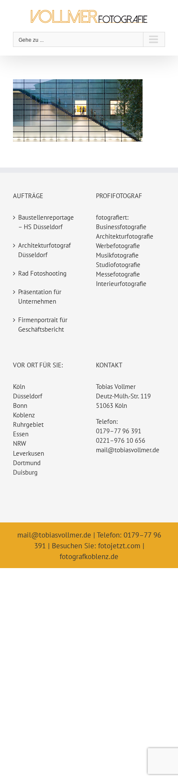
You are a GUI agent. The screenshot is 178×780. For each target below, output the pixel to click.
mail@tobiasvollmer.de (127, 450)
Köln (19, 386)
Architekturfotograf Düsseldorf (44, 250)
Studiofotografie (118, 265)
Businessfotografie (121, 227)
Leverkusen (28, 453)
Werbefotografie (118, 246)
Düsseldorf (27, 396)
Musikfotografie (117, 255)
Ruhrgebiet (28, 424)
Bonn (20, 405)
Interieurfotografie (121, 284)
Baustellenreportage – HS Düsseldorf (46, 222)
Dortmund (27, 463)
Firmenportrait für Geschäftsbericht (42, 324)
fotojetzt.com (119, 545)
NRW (19, 443)
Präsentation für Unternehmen (39, 296)
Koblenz (24, 415)
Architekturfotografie (124, 236)
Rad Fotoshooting (42, 273)
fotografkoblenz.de (89, 556)
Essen (21, 434)
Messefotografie (118, 274)
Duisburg (25, 472)
